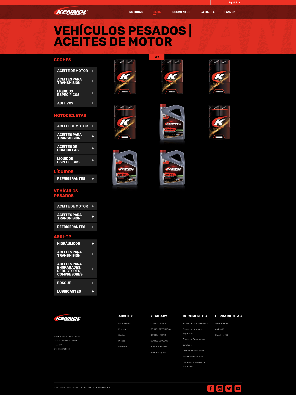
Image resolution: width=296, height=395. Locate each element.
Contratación (124, 323)
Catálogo (187, 345)
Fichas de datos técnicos (195, 323)
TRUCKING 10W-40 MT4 (125, 118)
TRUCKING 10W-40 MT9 (219, 118)
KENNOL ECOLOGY (159, 341)
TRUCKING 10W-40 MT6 (172, 118)
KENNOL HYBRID (158, 335)
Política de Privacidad (193, 351)
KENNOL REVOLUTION (161, 329)
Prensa (121, 341)
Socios (121, 335)
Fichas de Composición (194, 339)
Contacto (122, 346)
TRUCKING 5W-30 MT (125, 72)
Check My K (221, 335)
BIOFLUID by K (158, 352)
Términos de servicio (193, 356)
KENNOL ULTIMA (158, 323)
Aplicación (220, 329)
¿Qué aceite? (221, 323)
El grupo (122, 329)
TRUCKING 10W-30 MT (219, 72)
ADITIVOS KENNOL (159, 346)
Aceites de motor (118, 77)
